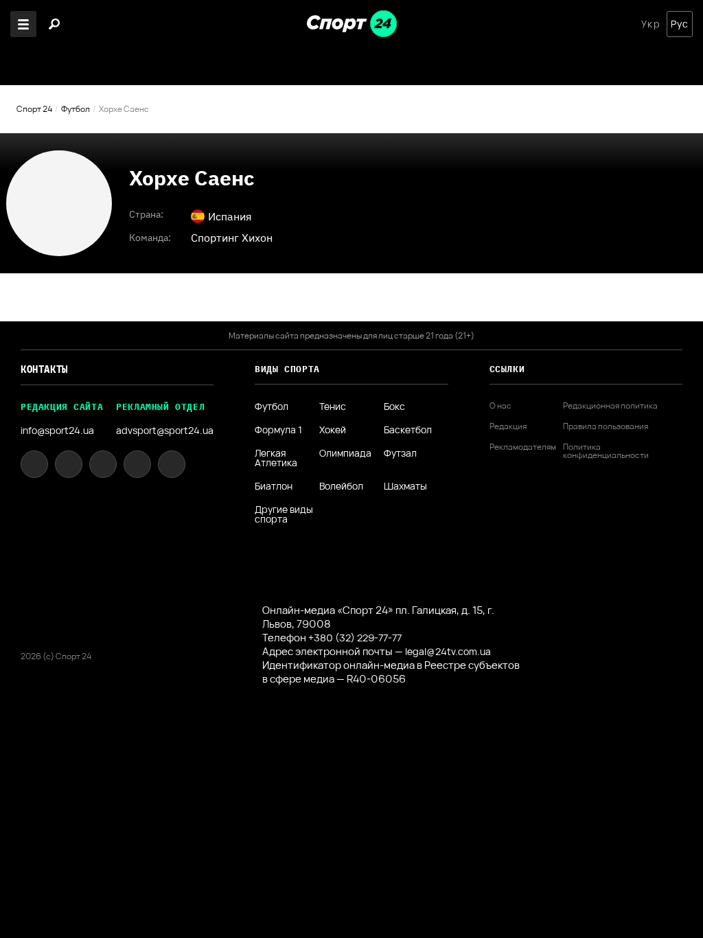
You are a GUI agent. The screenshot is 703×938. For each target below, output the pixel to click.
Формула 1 (278, 430)
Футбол (75, 109)
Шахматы (405, 486)
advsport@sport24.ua (165, 430)
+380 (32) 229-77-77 (355, 637)
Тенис (332, 406)
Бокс (394, 406)
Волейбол (341, 486)
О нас (500, 406)
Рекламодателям (522, 447)
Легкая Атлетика (276, 458)
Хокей (332, 430)
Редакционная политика (610, 406)
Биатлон (273, 486)
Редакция (508, 426)
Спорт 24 (34, 109)
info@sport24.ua (57, 430)
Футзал (400, 453)
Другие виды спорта (284, 514)
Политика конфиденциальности (606, 451)
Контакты (44, 369)
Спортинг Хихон (232, 237)
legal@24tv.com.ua (448, 651)
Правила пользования (605, 426)
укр (650, 24)
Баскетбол (408, 430)
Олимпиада (345, 453)
